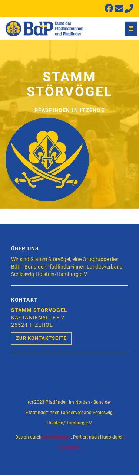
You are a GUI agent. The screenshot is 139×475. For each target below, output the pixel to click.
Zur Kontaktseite (41, 338)
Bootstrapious (57, 437)
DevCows (69, 447)
